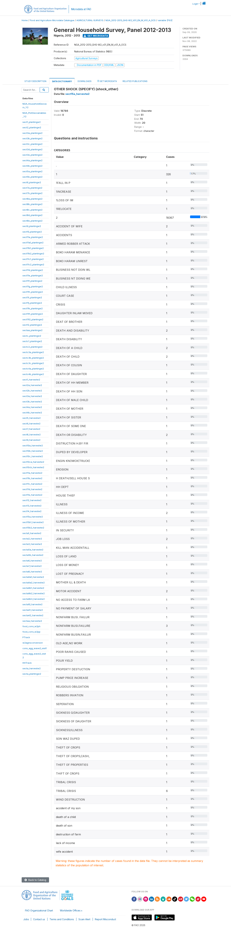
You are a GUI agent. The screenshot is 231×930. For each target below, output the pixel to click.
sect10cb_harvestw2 (33, 467)
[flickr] (139, 898)
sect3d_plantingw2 (32, 149)
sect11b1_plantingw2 (33, 248)
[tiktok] (174, 898)
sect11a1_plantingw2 (32, 242)
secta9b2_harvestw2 (33, 593)
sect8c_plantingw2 (32, 209)
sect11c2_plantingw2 (33, 264)
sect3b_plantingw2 (32, 138)
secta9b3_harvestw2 (33, 599)
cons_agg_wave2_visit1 (34, 648)
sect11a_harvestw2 (32, 473)
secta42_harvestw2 (32, 615)
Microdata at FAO (81, 9)
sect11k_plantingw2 (32, 308)
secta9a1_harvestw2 (33, 577)
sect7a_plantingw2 (32, 187)
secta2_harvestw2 (32, 538)
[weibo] (198, 898)
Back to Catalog (37, 879)
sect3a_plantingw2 (32, 133)
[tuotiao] (180, 898)
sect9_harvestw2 (31, 440)
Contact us (39, 919)
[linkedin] (151, 898)
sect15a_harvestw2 (32, 516)
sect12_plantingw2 (32, 324)
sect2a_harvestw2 (32, 385)
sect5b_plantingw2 (32, 176)
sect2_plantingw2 (31, 127)
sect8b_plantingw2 (32, 204)
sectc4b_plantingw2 (33, 374)
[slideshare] (163, 898)
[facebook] (134, 898)
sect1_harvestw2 (31, 379)
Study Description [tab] (35, 81)
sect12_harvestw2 (31, 500)
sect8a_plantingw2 (32, 198)
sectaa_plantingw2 (32, 330)
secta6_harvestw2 (32, 560)
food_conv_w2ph (31, 626)
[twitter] (186, 898)
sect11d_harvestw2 (32, 489)
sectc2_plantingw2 (32, 346)
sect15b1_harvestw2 (33, 522)
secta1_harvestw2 (31, 533)
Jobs (26, 919)
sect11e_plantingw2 (32, 275)
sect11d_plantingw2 (32, 270)
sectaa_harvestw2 (32, 621)
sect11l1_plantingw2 (32, 313)
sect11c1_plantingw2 (33, 259)
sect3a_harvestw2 (32, 396)
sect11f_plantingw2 (32, 281)
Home (25, 20)
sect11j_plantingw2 (32, 302)
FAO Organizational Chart (39, 910)
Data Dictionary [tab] (62, 81)
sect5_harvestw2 (31, 418)
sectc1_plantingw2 (32, 341)
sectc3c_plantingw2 (33, 363)
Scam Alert (84, 919)
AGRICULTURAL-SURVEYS (89, 20)
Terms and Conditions (62, 919)
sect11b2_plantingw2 (33, 253)
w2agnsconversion (32, 642)
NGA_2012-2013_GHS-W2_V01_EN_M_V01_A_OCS (131, 20)
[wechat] (192, 898)
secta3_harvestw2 (32, 544)
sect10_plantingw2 (32, 231)
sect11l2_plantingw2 (32, 319)
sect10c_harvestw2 (32, 456)
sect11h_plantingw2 (32, 292)
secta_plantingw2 (31, 673)
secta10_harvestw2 (32, 604)
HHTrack (27, 662)
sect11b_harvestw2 (32, 478)
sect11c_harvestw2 (32, 483)
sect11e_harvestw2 (32, 494)
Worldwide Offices (70, 910)
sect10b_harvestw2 (32, 451)
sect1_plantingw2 (31, 122)
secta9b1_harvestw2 (33, 588)
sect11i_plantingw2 (32, 297)
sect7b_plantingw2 (32, 193)
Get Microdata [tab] (108, 81)
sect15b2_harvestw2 (33, 527)
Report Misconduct (105, 919)
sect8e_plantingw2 (32, 220)
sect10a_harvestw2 (32, 445)
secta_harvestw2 (31, 668)
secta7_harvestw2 (32, 566)
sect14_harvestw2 (31, 511)
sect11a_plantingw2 (32, 237)
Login (195, 4)
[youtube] (203, 898)
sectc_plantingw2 (31, 335)
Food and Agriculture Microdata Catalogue (52, 20)
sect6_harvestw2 (31, 423)
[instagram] (145, 898)
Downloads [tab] (84, 81)
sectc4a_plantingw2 (33, 368)
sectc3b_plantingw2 (33, 357)
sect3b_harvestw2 (32, 401)
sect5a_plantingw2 (32, 171)
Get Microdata (97, 35)
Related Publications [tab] (135, 81)
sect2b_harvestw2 (32, 390)
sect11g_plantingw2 (32, 286)
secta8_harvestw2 (32, 571)
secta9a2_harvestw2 (33, 582)
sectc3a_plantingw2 (33, 352)
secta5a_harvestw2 (32, 549)
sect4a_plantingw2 (32, 160)
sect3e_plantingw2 (32, 154)
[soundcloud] (168, 898)
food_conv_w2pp (31, 631)
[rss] (157, 898)
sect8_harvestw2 (31, 434)
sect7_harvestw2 (31, 429)
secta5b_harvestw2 (32, 555)
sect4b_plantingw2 (32, 165)
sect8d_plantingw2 (32, 215)
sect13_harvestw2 (31, 505)
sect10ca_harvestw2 (33, 462)
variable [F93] (165, 20)
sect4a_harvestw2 (32, 407)
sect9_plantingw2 (31, 226)
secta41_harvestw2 (32, 610)
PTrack (26, 637)
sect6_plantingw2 (31, 182)
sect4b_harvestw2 (32, 412)
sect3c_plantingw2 (32, 144)
